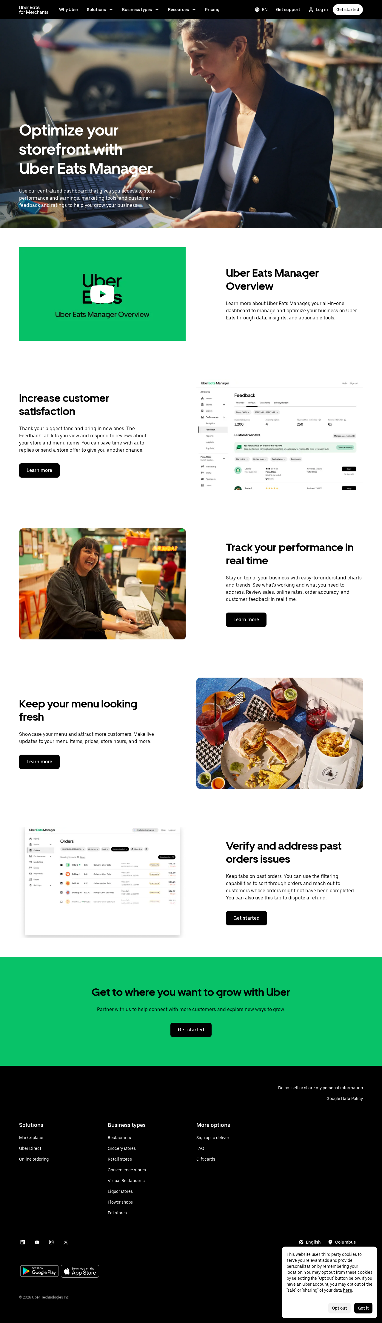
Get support (288, 9)
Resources (178, 9)
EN (265, 9)
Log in (322, 9)
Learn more (39, 470)
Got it (363, 1308)
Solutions (96, 9)
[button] (102, 294)
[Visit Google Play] (39, 1271)
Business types (137, 9)
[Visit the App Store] (80, 1272)
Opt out (339, 1308)
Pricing (212, 9)
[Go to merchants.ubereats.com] (33, 10)
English (313, 1242)
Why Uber (68, 9)
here (347, 1290)
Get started (347, 9)
